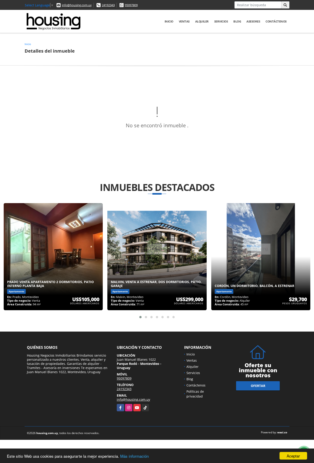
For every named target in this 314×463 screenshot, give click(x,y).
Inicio (169, 21)
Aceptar (293, 456)
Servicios (221, 21)
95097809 (131, 5)
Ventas (184, 21)
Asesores (253, 21)
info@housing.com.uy (77, 5)
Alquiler (202, 21)
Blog (237, 21)
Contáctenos (276, 21)
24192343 (108, 5)
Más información (134, 456)
